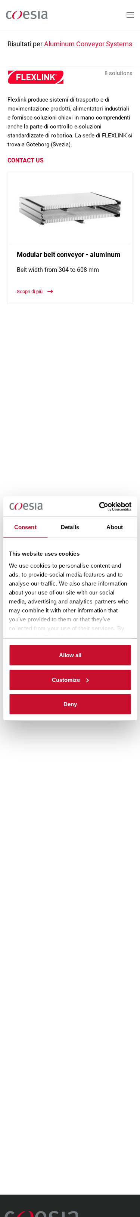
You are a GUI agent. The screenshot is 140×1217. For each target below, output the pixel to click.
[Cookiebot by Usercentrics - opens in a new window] (99, 506)
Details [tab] (70, 527)
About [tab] (114, 527)
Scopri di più (30, 291)
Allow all (70, 655)
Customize (66, 679)
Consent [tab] (25, 527)
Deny (70, 704)
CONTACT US (25, 160)
